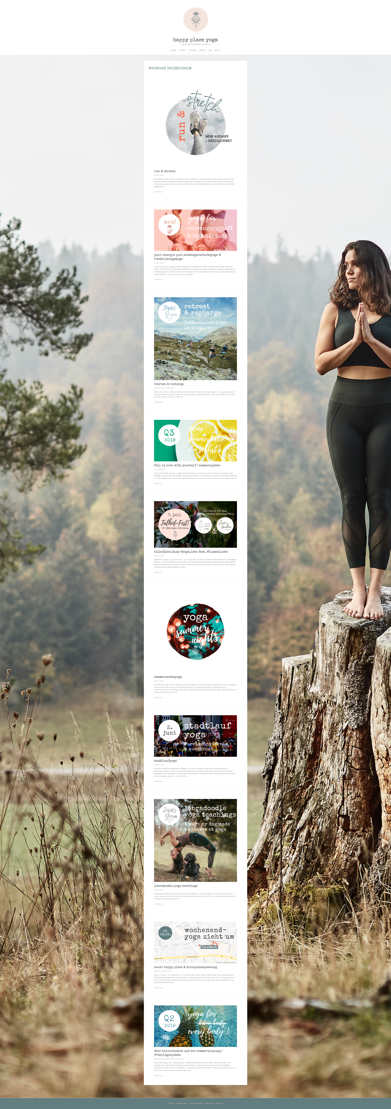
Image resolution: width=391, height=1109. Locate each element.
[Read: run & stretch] (195, 126)
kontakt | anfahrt (181, 1103)
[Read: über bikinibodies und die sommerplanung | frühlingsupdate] (195, 1026)
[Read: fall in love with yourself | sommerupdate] (195, 440)
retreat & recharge (169, 384)
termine (156, 175)
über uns (217, 50)
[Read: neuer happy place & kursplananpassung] (195, 942)
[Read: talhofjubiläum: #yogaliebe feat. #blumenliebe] (195, 524)
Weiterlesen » (158, 192)
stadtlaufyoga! (165, 761)
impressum (219, 1103)
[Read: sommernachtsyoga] (195, 631)
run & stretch (165, 171)
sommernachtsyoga (168, 677)
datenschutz (209, 1103)
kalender (202, 50)
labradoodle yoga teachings (176, 886)
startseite (171, 1103)
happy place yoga (195, 40)
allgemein (157, 971)
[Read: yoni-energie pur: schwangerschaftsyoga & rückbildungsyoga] (195, 230)
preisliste (182, 50)
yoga (162, 175)
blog (209, 50)
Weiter (241, 1090)
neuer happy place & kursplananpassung (185, 967)
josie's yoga (165, 388)
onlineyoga (192, 50)
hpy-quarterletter (160, 469)
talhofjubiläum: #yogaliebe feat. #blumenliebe (191, 552)
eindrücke (157, 388)
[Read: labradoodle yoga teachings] (195, 840)
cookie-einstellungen (196, 1103)
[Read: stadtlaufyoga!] (195, 736)
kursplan (173, 50)
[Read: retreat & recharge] (195, 339)
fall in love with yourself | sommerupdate (187, 465)
